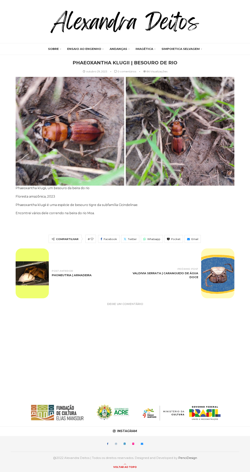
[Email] (142, 444)
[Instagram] (116, 444)
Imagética (144, 49)
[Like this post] (92, 239)
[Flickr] (133, 444)
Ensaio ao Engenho (84, 49)
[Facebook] (107, 444)
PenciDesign (187, 458)
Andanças (118, 49)
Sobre (53, 49)
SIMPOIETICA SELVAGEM (181, 49)
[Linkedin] (125, 444)
